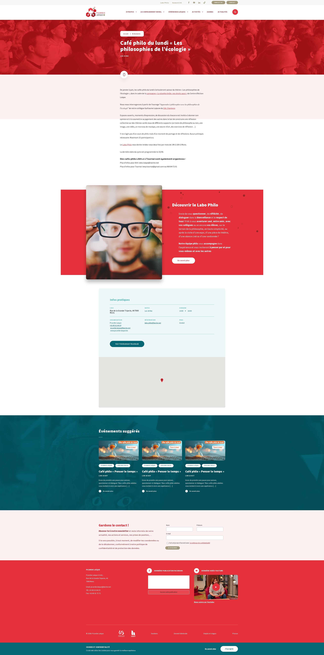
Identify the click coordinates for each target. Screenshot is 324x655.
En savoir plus (210, 649)
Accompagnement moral (151, 12)
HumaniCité (177, 3)
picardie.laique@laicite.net (120, 328)
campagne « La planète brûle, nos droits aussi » (167, 93)
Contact (232, 2)
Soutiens (154, 633)
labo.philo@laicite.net (153, 323)
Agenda (210, 12)
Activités (196, 12)
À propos (130, 12)
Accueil (125, 34)
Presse (235, 633)
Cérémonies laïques (176, 12)
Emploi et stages (210, 633)
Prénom (199, 525)
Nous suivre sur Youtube (204, 602)
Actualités (222, 12)
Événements (136, 34)
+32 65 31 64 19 (115, 325)
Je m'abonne (172, 548)
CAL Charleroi (169, 108)
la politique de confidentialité (200, 543)
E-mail (168, 534)
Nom (168, 525)
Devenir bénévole (180, 633)
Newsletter (218, 2)
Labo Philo (164, 3)
